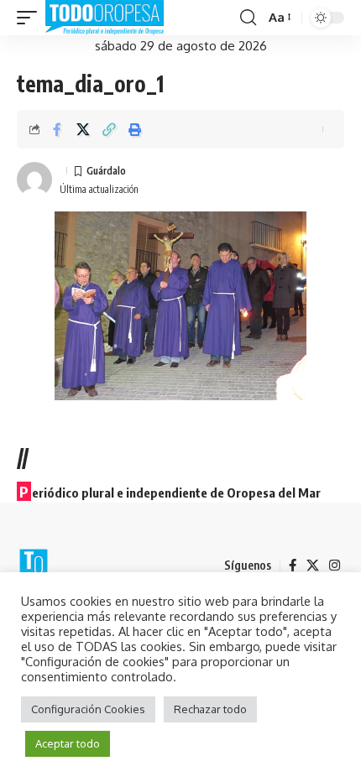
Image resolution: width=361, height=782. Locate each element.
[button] (31, 17)
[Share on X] (83, 129)
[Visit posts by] (34, 179)
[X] (312, 565)
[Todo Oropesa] (104, 17)
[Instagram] (334, 565)
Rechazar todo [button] (210, 709)
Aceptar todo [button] (67, 743)
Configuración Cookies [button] (88, 709)
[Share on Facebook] (57, 129)
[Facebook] (293, 565)
